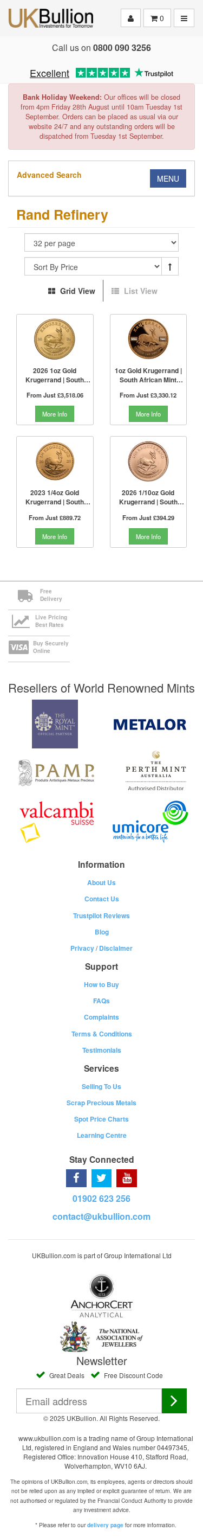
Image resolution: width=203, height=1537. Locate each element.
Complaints (101, 1017)
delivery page (105, 1525)
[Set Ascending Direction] (170, 266)
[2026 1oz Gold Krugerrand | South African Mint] (54, 339)
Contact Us (101, 899)
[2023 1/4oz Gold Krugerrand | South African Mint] (54, 461)
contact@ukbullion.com (101, 1216)
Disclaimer (116, 948)
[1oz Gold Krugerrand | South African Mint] (148, 339)
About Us (101, 882)
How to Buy (101, 984)
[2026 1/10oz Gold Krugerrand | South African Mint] (148, 461)
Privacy (82, 948)
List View (140, 290)
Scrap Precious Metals (101, 1102)
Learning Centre (102, 1135)
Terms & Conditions (101, 1034)
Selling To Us (101, 1086)
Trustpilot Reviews (101, 915)
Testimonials (101, 1050)
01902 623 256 (101, 1198)
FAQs (101, 1001)
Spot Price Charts (101, 1119)
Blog (102, 932)
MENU (168, 178)
